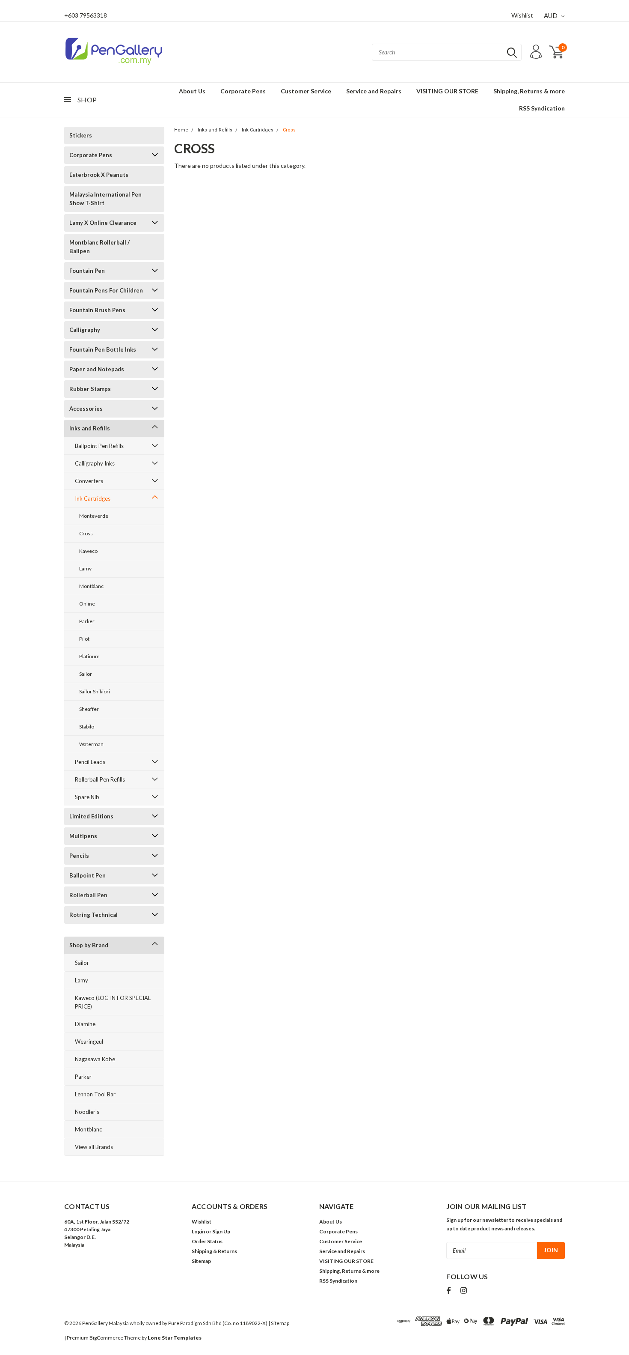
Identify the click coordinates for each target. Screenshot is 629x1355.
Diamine (85, 1024)
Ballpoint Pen (87, 875)
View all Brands (94, 1146)
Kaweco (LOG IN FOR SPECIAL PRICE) (113, 1002)
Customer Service (306, 91)
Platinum (89, 656)
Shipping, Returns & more (529, 91)
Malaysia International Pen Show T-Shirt (105, 198)
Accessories (86, 408)
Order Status (207, 1241)
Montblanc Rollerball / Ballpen (99, 246)
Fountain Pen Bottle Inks (102, 349)
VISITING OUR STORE (447, 91)
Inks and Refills (89, 428)
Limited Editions (91, 816)
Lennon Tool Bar (95, 1094)
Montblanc (91, 586)
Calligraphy (84, 329)
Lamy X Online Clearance (102, 222)
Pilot (84, 639)
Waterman (91, 744)
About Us (192, 91)
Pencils (79, 855)
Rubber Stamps (90, 388)
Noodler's (87, 1111)
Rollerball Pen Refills (100, 779)
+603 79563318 (85, 15)
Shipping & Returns (214, 1251)
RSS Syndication (542, 108)
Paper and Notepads (96, 369)
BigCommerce (106, 1337)
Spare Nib (87, 797)
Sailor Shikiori (94, 691)
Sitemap (201, 1261)
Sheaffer (89, 709)
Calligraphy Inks (95, 463)
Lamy (85, 568)
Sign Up (221, 1231)
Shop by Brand (88, 945)
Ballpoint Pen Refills (99, 445)
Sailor (85, 674)
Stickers (80, 135)
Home (181, 130)
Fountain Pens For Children (106, 290)
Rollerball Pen (88, 895)
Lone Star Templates (175, 1337)
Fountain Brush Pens (97, 310)
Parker (87, 621)
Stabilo (86, 726)
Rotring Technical (93, 914)
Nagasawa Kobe (95, 1059)
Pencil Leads (90, 761)
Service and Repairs (373, 91)
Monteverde (93, 516)
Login (198, 1231)
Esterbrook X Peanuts (98, 174)
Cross (86, 533)
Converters (89, 481)
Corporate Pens (243, 91)
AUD (551, 15)
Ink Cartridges (92, 498)
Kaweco (88, 551)
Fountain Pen (87, 270)
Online (87, 603)
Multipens (83, 836)
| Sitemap (278, 1323)
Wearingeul (89, 1041)
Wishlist (522, 15)
